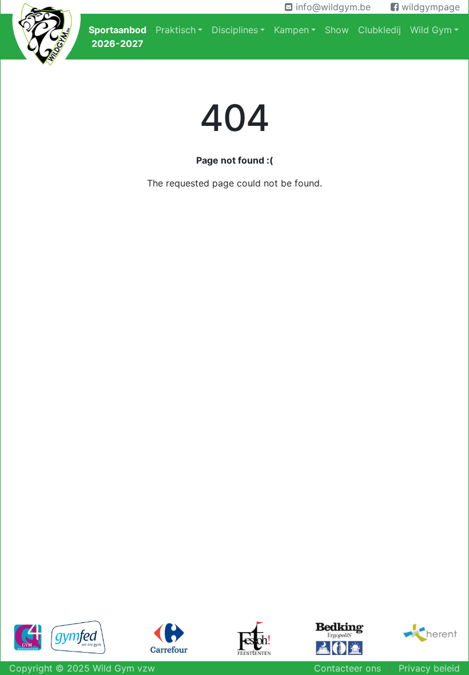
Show (337, 29)
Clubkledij (379, 29)
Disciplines (235, 29)
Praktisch (176, 29)
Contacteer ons (347, 668)
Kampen (291, 29)
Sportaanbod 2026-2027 (117, 36)
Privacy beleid (429, 668)
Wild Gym (431, 29)
